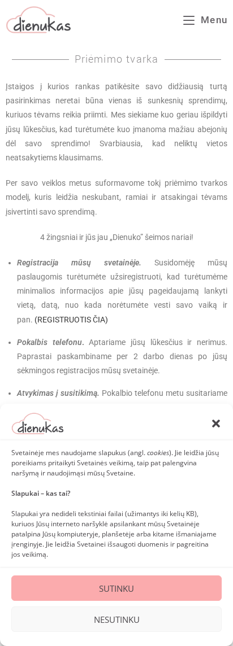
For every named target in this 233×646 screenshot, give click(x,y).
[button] (216, 423)
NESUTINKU (117, 619)
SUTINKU (116, 588)
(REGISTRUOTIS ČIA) (71, 319)
